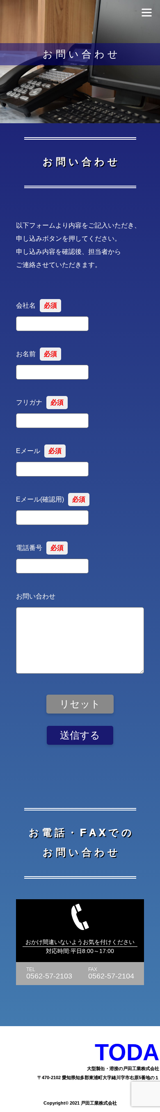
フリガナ (40, 402)
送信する (80, 735)
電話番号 (40, 547)
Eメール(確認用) (50, 499)
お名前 (36, 353)
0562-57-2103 (49, 976)
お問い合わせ (35, 596)
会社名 (36, 305)
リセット (80, 703)
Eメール (39, 450)
